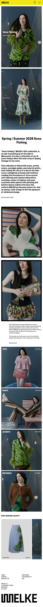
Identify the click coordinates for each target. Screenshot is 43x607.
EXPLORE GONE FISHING (7, 197)
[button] (39, 2)
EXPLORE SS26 (13, 343)
